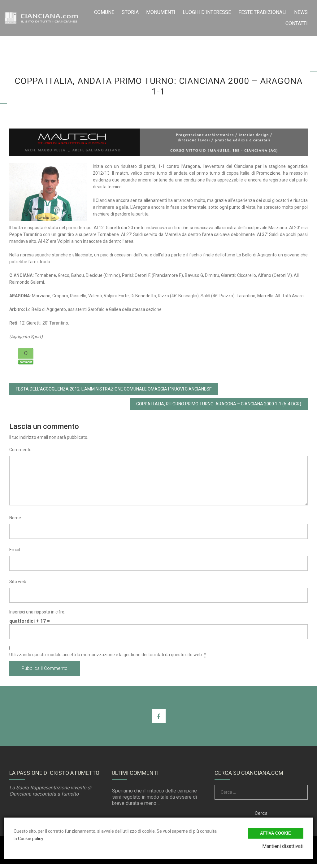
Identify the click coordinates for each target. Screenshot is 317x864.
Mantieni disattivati (282, 846)
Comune (104, 12)
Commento (20, 449)
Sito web (17, 581)
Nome (15, 517)
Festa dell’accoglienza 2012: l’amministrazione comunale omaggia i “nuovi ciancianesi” (114, 388)
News (301, 12)
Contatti (296, 23)
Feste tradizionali (262, 12)
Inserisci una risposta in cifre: (37, 611)
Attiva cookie (275, 833)
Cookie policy (30, 838)
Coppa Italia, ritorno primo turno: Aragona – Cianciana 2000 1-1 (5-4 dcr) (218, 403)
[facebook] (159, 716)
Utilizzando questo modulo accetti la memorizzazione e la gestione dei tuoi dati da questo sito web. (107, 654)
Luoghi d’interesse (207, 12)
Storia (130, 12)
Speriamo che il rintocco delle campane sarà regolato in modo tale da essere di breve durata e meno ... (154, 797)
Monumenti (160, 12)
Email (14, 549)
